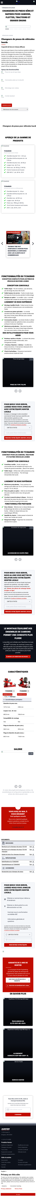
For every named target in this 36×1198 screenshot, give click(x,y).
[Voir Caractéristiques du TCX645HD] (33, 865)
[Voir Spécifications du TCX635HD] (33, 862)
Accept (18, 1194)
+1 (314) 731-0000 (6, 1139)
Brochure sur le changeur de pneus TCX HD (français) (14, 850)
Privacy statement (6, 1188)
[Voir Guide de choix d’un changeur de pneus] (33, 854)
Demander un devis (6, 105)
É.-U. (6, 696)
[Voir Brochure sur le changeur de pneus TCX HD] (33, 847)
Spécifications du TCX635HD (10, 861)
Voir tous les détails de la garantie (17, 980)
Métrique (13, 696)
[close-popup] (34, 1171)
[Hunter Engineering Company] (18, 2)
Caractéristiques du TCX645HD (11, 864)
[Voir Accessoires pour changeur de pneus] (33, 872)
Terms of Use (18, 1188)
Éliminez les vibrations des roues (17, 656)
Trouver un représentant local (19, 985)
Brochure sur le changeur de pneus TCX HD (14, 846)
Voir (31, 846)
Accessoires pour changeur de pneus (12, 871)
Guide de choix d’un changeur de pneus (13, 854)
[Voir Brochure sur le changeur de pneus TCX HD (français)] (33, 851)
